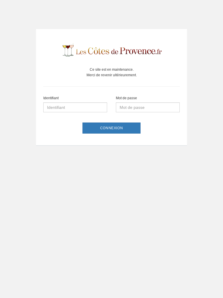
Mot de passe (126, 98)
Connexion (111, 128)
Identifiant (51, 98)
